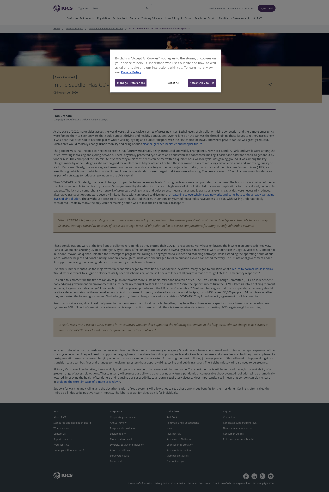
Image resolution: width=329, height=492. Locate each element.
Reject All (173, 82)
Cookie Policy (131, 72)
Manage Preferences (131, 82)
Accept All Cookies (202, 82)
